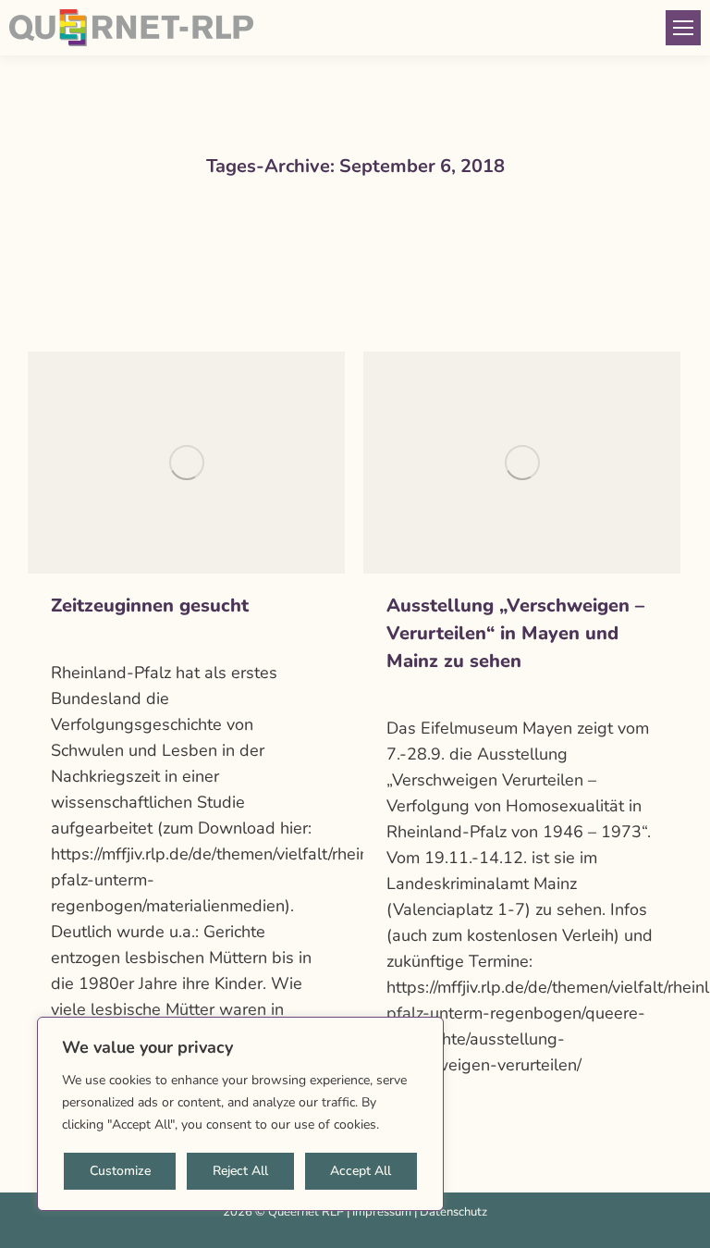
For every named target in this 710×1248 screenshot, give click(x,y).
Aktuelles (77, 639)
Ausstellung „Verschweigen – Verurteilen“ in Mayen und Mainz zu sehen (515, 633)
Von (144, 639)
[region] (240, 1114)
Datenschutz (453, 1212)
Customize (120, 1171)
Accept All (360, 1171)
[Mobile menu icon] (683, 27)
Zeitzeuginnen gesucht (150, 605)
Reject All (240, 1171)
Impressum (381, 1212)
